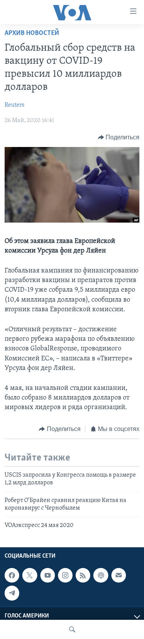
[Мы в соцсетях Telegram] (12, 593)
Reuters (15, 105)
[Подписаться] (118, 575)
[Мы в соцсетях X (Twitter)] (29, 575)
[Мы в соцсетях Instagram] (65, 575)
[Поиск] (72, 629)
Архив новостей (32, 33)
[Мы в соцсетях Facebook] (12, 575)
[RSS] (83, 575)
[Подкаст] (100, 575)
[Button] (119, 137)
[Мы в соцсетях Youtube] (47, 575)
